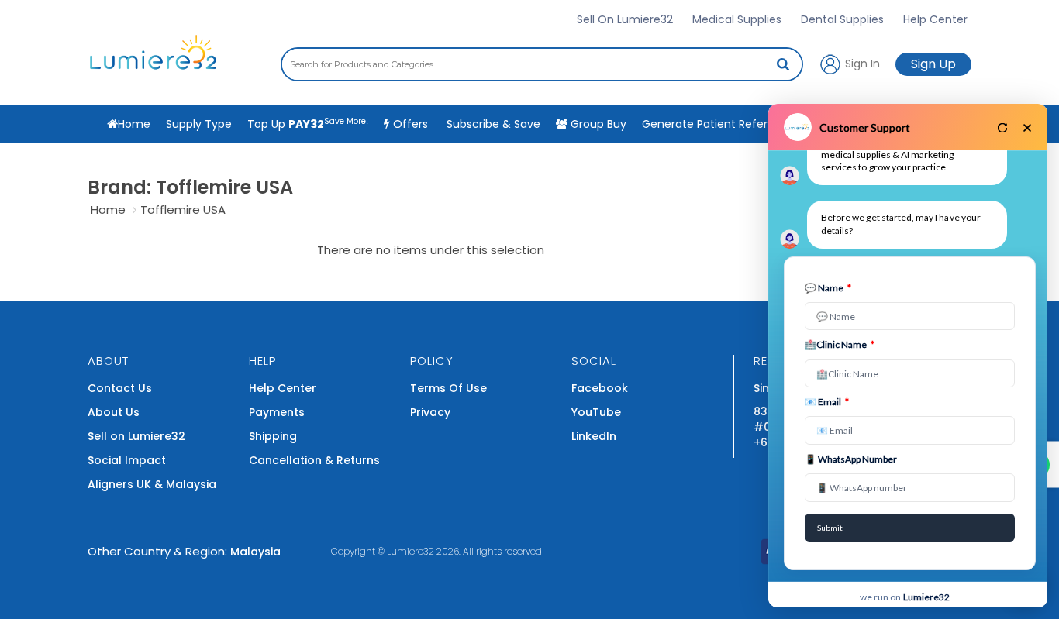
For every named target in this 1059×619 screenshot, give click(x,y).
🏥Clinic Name (839, 344)
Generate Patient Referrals (728, 123)
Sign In (861, 62)
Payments (277, 412)
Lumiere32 (410, 551)
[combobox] (542, 64)
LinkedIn (593, 436)
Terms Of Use (448, 388)
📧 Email (827, 402)
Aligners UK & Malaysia (152, 484)
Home (108, 209)
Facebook (599, 388)
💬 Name (828, 288)
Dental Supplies (842, 19)
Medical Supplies (736, 19)
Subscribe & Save (491, 124)
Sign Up (933, 64)
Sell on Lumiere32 (136, 436)
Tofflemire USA (183, 209)
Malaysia (255, 551)
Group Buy (596, 124)
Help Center (935, 19)
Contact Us (120, 388)
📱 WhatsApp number (851, 459)
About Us (114, 412)
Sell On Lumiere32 (625, 19)
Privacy (430, 412)
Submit (830, 527)
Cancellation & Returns (314, 460)
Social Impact (127, 460)
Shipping (273, 436)
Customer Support (864, 127)
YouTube (596, 412)
